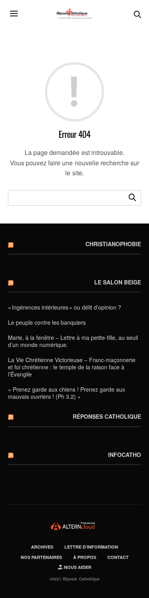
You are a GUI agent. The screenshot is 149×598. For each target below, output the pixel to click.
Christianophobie (113, 244)
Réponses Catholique (107, 416)
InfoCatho (124, 455)
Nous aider (77, 567)
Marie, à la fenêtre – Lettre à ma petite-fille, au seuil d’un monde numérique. (73, 341)
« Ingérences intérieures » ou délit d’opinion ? (64, 307)
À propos (84, 557)
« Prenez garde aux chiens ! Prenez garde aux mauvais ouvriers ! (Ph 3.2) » (66, 392)
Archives (42, 547)
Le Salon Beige (117, 282)
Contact (118, 557)
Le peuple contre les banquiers (47, 322)
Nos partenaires (41, 557)
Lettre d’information (91, 547)
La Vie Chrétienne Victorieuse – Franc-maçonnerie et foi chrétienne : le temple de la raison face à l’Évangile (71, 367)
